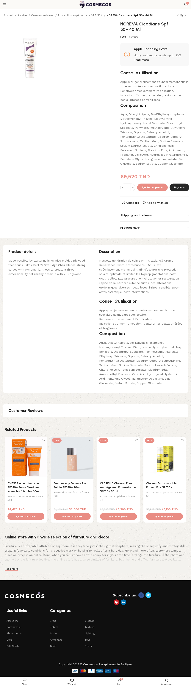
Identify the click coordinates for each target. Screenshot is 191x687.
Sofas (53, 633)
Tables (54, 626)
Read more (141, 60)
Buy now (179, 187)
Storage (90, 620)
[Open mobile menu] (4, 4)
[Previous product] (178, 15)
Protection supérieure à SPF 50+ (80, 15)
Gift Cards (13, 646)
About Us (12, 620)
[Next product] (185, 15)
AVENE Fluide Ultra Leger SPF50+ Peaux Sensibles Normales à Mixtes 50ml (23, 487)
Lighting (90, 633)
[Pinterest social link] (116, 602)
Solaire (22, 15)
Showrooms (14, 633)
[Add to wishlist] (44, 440)
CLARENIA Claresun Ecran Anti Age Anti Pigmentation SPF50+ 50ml (118, 487)
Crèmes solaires (42, 15)
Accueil (9, 15)
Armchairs (56, 639)
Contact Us (14, 626)
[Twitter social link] (148, 595)
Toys (87, 639)
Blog (9, 639)
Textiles (89, 626)
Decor (88, 646)
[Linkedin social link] (123, 602)
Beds (53, 646)
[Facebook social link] (141, 595)
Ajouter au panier (152, 187)
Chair (53, 620)
